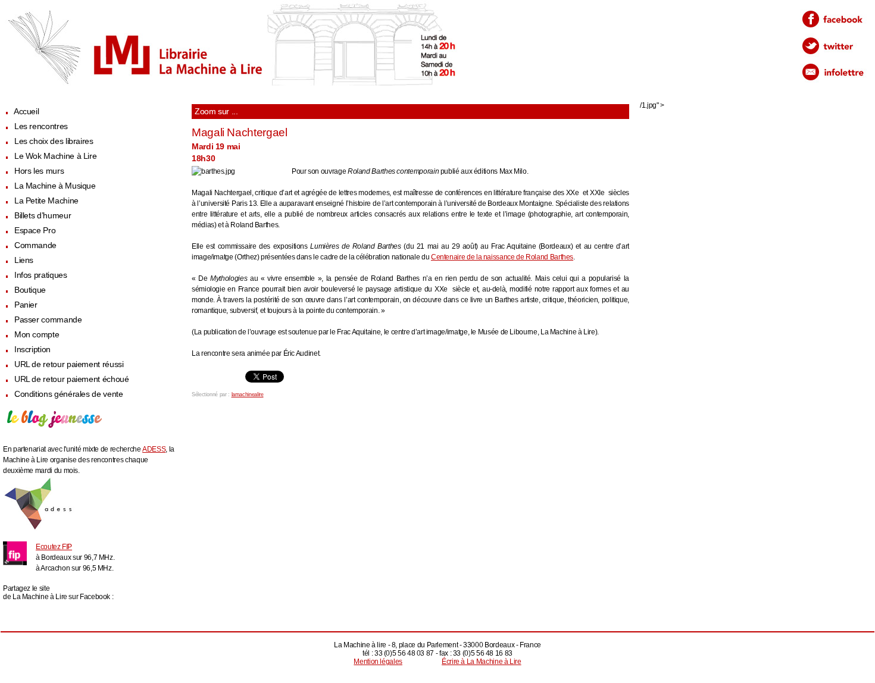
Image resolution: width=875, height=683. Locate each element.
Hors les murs (39, 171)
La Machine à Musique (55, 185)
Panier (26, 304)
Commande (35, 245)
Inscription (32, 349)
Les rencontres (41, 126)
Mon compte (36, 334)
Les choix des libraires (53, 141)
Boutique (30, 290)
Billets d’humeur (42, 215)
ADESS (153, 449)
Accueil (26, 111)
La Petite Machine (46, 200)
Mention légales (378, 661)
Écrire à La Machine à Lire (481, 661)
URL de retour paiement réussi (69, 364)
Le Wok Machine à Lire (55, 156)
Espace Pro (34, 230)
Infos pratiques (40, 275)
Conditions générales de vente (68, 394)
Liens (23, 260)
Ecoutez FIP (54, 547)
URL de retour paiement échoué (71, 379)
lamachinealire (248, 394)
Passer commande (48, 319)
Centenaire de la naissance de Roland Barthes (502, 257)
